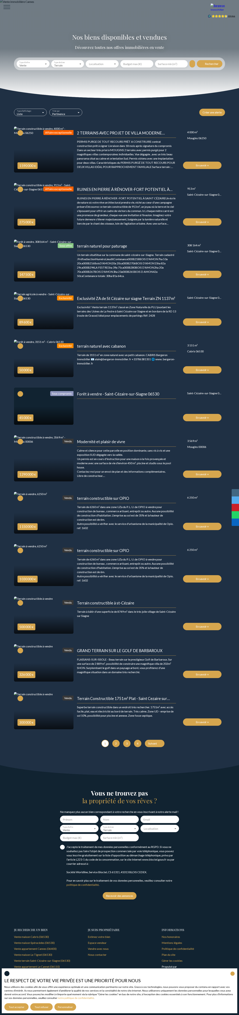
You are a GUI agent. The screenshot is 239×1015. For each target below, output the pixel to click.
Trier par (56, 111)
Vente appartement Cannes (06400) (35, 948)
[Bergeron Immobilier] (223, 7)
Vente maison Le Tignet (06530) (33, 954)
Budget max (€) (132, 64)
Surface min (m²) (167, 64)
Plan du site (168, 954)
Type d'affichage (24, 111)
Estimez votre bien (99, 936)
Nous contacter (97, 954)
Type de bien (59, 62)
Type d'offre (24, 62)
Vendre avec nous (98, 948)
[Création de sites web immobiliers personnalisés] (186, 966)
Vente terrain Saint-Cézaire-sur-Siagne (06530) (42, 960)
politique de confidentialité (82, 884)
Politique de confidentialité (178, 948)
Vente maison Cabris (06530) (31, 936)
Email (146, 819)
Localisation (96, 64)
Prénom (67, 819)
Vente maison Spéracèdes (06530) (34, 942)
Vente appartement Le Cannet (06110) (37, 966)
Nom (106, 819)
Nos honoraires (171, 936)
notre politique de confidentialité (76, 997)
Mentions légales (172, 942)
